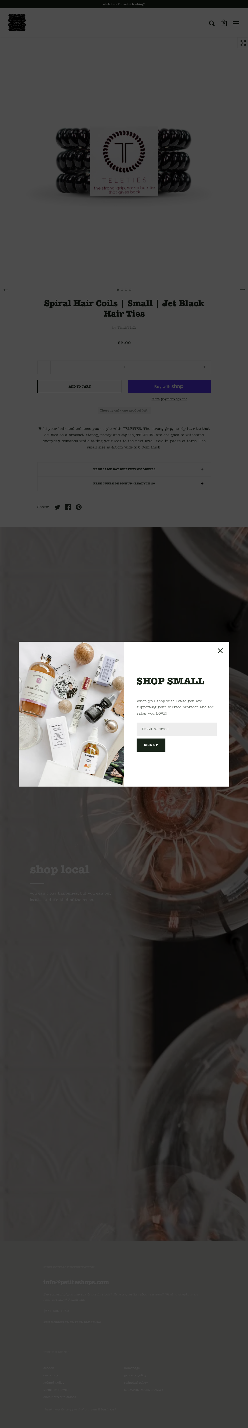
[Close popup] (220, 651)
